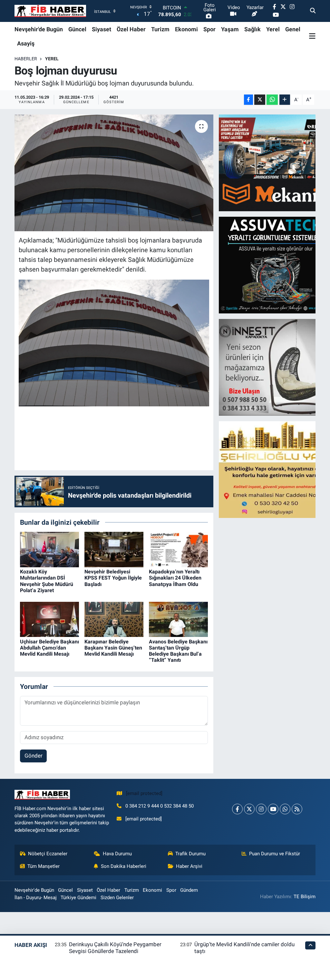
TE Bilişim (304, 896)
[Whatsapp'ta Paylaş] (272, 99)
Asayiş (25, 43)
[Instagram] (261, 809)
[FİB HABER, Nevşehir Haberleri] (50, 11)
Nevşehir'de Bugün (39, 29)
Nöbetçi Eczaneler (47, 854)
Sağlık (252, 29)
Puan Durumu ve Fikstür (274, 854)
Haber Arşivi (189, 866)
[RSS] (297, 809)
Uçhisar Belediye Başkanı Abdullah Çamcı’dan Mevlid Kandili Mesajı (49, 648)
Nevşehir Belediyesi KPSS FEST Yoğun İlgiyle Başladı (113, 578)
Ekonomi (186, 29)
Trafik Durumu (190, 854)
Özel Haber (131, 29)
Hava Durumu (117, 854)
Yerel (273, 29)
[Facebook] (237, 809)
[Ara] (312, 11)
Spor (209, 29)
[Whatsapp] (285, 809)
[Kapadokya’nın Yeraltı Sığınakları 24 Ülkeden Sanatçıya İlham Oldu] (178, 549)
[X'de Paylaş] (259, 99)
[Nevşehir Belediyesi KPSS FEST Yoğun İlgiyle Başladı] (113, 549)
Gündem (189, 890)
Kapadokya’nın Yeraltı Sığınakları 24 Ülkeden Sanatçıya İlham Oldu (175, 578)
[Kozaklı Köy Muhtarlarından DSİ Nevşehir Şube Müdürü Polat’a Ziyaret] (49, 549)
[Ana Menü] (312, 36)
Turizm (160, 29)
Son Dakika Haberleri (123, 866)
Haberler (26, 58)
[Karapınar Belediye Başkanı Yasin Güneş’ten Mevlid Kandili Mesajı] (113, 619)
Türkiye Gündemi (78, 897)
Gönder (33, 755)
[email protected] (144, 793)
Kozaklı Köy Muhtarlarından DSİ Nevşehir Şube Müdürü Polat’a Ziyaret (46, 581)
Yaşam (230, 29)
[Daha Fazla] (284, 99)
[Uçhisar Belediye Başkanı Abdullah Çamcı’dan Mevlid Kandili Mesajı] (49, 619)
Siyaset (101, 29)
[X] (249, 809)
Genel (292, 29)
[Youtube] (273, 809)
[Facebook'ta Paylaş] (248, 99)
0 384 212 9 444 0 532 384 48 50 (159, 806)
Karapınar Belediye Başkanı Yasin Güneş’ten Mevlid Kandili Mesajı (113, 648)
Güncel (77, 29)
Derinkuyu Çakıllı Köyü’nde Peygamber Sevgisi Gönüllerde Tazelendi (115, 947)
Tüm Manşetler (43, 866)
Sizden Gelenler (117, 897)
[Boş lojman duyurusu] (114, 172)
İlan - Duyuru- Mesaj (36, 897)
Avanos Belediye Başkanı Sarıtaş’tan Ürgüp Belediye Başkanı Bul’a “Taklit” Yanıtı (178, 651)
